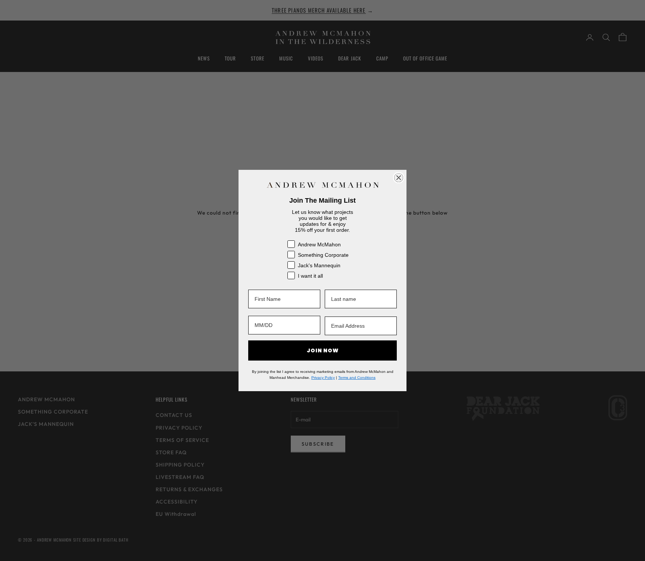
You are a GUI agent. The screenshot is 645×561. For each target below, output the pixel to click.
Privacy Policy (323, 377)
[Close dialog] (398, 178)
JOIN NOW (323, 350)
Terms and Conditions (357, 377)
